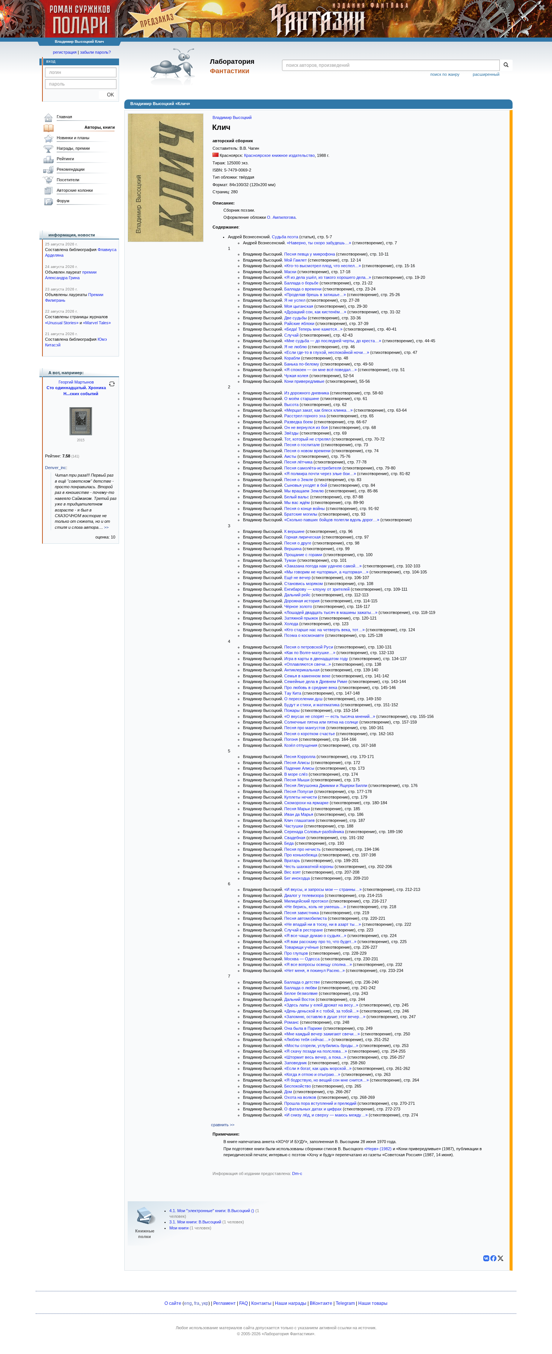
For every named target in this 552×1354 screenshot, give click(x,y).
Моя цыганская (298, 306)
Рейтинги (65, 158)
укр (205, 1303)
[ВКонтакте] (486, 1258)
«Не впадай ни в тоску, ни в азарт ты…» (322, 924)
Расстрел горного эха (305, 416)
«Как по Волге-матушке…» (309, 652)
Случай (291, 335)
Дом (288, 1091)
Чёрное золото (298, 606)
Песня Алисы (297, 762)
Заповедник (295, 1063)
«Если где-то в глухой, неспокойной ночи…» (326, 352)
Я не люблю (295, 347)
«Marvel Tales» (97, 322)
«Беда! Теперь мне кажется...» (313, 329)
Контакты (261, 1303)
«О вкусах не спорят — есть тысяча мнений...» (329, 716)
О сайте (172, 1303)
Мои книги (179, 1228)
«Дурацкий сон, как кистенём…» (315, 312)
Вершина (293, 548)
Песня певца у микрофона (309, 254)
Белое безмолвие (301, 993)
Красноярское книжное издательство (279, 155)
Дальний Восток (299, 999)
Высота (291, 404)
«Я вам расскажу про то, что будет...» (320, 941)
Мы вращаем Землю (304, 491)
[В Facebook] (493, 1258)
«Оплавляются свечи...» (307, 664)
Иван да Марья (298, 814)
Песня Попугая (298, 791)
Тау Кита (292, 693)
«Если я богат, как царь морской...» (317, 1068)
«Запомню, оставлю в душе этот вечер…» (324, 1016)
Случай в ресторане (303, 930)
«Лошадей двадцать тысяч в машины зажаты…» (330, 612)
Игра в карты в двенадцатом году (316, 658)
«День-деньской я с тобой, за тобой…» (321, 1011)
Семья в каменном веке (307, 676)
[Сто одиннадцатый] (80, 434)
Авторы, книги (99, 127)
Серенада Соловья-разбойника (314, 831)
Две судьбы (295, 318)
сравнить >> (222, 1124)
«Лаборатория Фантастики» (288, 1333)
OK (107, 95)
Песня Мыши (296, 780)
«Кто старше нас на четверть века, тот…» (324, 629)
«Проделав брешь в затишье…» (315, 294)
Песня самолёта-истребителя (312, 468)
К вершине (294, 531)
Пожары (292, 710)
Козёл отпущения (300, 745)
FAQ (243, 1303)
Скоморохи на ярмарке (306, 802)
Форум (63, 201)
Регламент (224, 1303)
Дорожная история (302, 601)
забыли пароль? (95, 52)
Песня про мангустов (304, 727)
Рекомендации (70, 169)
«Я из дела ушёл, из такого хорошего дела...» (327, 277)
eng (188, 1303)
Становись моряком (303, 583)
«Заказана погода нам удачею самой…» (323, 566)
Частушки (293, 826)
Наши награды (290, 1303)
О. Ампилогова (281, 217)
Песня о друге (297, 543)
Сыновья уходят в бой (305, 485)
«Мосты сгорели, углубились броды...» (321, 1045)
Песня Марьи (297, 808)
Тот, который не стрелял (307, 439)
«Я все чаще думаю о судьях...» (315, 935)
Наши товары (373, 1303)
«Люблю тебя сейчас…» (307, 1039)
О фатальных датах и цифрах (313, 1109)
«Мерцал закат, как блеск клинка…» (318, 410)
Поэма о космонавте (304, 635)
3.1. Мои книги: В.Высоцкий (195, 1222)
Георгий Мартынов (76, 382)
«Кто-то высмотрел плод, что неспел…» (322, 265)
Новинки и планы (73, 137)
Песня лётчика (298, 462)
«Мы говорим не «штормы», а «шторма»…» (326, 572)
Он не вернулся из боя (306, 427)
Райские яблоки (299, 323)
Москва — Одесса (302, 959)
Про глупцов (296, 953)
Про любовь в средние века (310, 687)
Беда (289, 843)
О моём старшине (301, 398)
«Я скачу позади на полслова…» (315, 1051)
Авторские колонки (75, 190)
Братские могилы (300, 514)
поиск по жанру (445, 74)
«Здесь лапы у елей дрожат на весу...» (321, 1005)
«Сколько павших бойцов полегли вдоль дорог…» (331, 520)
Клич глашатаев (299, 820)
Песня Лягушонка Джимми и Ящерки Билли (325, 785)
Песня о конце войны (304, 508)
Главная (64, 116)
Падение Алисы (299, 768)
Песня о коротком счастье (309, 733)
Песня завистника (301, 912)
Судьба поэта (285, 237)
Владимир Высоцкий (232, 117)
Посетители (68, 180)
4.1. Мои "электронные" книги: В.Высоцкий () (211, 1210)
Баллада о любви (300, 987)
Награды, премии (73, 148)
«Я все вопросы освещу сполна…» (318, 964)
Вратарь (292, 860)
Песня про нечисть (302, 849)
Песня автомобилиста (305, 918)
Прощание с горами (303, 554)
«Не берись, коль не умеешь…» (315, 906)
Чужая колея (296, 375)
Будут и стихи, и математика (311, 705)
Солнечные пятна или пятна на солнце (321, 722)
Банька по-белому (301, 364)
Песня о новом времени (307, 450)
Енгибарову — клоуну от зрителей (317, 589)
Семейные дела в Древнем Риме (315, 681)
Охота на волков (300, 1097)
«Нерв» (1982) (378, 1148)
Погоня (291, 739)
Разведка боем (298, 422)
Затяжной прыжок (301, 618)
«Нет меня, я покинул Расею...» (314, 970)
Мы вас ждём (297, 502)
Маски (290, 271)
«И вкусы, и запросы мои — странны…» (323, 889)
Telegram (345, 1303)
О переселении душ (303, 699)
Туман (290, 560)
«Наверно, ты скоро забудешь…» (319, 243)
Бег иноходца (297, 878)
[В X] (501, 1258)
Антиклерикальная (302, 670)
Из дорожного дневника (306, 393)
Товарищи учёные (301, 947)
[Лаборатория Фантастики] (174, 66)
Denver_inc (55, 467)
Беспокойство (297, 1086)
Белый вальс (296, 497)
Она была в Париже (303, 1028)
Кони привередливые (304, 381)
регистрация (65, 52)
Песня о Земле (298, 479)
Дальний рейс (297, 595)
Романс (291, 1022)
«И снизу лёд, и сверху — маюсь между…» (326, 1115)
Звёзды (291, 433)
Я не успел (294, 300)
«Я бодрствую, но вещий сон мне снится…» (326, 1080)
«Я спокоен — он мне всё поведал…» (320, 369)
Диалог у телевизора (304, 895)
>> (106, 527)
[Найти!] (506, 65)
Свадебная (294, 837)
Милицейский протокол (306, 901)
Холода (291, 623)
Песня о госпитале (302, 444)
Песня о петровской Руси (308, 647)
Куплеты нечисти (300, 797)
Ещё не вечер (297, 577)
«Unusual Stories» (61, 322)
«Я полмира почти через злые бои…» (320, 473)
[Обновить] (111, 387)
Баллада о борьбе (301, 283)
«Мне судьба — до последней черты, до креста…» (332, 340)
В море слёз (296, 774)
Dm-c (297, 1173)
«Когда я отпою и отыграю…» (312, 1074)
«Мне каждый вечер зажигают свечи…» (322, 1034)
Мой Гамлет (295, 260)
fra (196, 1303)
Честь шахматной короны (308, 866)
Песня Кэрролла (299, 756)
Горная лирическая (302, 537)
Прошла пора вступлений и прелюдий (320, 1103)
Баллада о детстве (302, 982)
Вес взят (292, 872)
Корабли (292, 358)
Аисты (290, 456)
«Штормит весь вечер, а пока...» (315, 1057)
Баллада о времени (302, 289)
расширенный (486, 74)
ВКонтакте (321, 1303)
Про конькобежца (300, 855)
